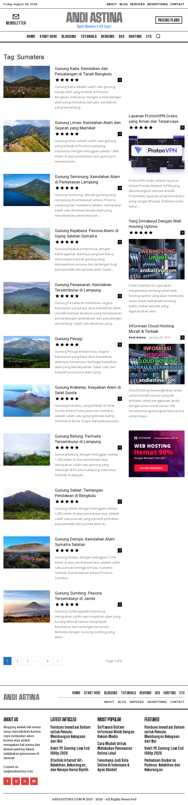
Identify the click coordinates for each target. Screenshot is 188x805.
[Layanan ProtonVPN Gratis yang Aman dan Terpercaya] (157, 154)
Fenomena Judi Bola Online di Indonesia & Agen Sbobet (113, 765)
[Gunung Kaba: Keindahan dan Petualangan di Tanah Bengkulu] (26, 82)
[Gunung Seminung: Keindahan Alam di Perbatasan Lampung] (26, 190)
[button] (158, 36)
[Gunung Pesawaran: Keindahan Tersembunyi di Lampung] (26, 298)
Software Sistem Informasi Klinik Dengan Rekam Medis (115, 732)
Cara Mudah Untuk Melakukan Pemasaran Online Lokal (114, 748)
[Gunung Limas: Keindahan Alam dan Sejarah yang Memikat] (26, 136)
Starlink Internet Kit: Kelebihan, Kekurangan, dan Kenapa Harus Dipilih (69, 765)
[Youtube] (34, 781)
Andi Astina (137, 337)
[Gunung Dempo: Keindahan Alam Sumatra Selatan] (26, 552)
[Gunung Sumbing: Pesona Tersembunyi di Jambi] (26, 606)
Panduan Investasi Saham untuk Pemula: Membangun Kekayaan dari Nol (70, 734)
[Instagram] (16, 781)
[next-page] (58, 661)
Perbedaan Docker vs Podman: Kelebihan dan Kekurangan (162, 765)
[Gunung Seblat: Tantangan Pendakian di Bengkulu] (26, 503)
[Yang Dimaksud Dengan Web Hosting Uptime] (157, 259)
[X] (25, 781)
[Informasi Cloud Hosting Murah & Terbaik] (157, 364)
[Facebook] (7, 781)
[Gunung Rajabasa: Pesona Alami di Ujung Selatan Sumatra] (26, 244)
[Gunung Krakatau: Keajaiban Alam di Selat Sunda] (26, 401)
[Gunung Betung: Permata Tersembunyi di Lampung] (26, 449)
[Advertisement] (156, 77)
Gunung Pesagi (68, 338)
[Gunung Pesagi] (26, 352)
